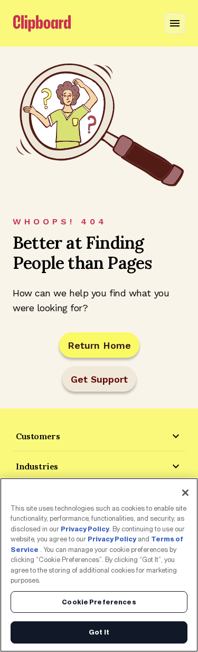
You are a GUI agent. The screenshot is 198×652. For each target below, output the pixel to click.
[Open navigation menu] (174, 23)
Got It (99, 632)
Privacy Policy (85, 529)
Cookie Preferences (99, 602)
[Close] (185, 492)
